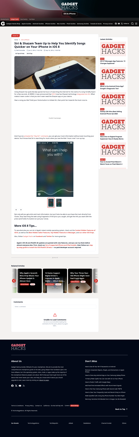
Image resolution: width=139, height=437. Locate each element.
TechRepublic (54, 423)
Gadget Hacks (15, 19)
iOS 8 (54, 94)
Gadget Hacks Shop (13, 24)
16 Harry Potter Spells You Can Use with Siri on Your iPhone (104, 379)
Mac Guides (61, 24)
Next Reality (23, 19)
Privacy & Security (109, 24)
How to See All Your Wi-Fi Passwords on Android (100, 366)
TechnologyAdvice (33, 423)
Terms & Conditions (17, 405)
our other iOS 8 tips (86, 233)
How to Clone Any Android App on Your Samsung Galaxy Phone (105, 375)
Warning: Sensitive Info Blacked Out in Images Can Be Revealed (105, 399)
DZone (124, 423)
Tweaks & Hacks (96, 24)
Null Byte (32, 19)
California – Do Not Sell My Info (53, 405)
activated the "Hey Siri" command (36, 136)
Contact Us (38, 405)
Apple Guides (26, 24)
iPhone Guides (50, 24)
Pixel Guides (71, 24)
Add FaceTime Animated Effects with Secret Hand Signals (103, 385)
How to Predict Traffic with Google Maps (97, 382)
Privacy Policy (29, 405)
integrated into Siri (83, 94)
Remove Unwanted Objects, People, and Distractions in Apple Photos (104, 371)
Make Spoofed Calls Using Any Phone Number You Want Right (105, 396)
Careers (71, 405)
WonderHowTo (5, 19)
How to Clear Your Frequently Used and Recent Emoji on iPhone (105, 392)
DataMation (87, 423)
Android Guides (38, 24)
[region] (55, 169)
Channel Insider (106, 423)
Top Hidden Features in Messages (62, 233)
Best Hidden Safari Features (39, 233)
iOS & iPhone (70, 13)
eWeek (71, 423)
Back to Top (120, 409)
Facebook (39, 236)
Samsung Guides (83, 24)
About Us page (44, 380)
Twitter (49, 236)
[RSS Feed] (24, 386)
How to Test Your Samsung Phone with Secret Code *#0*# (103, 389)
